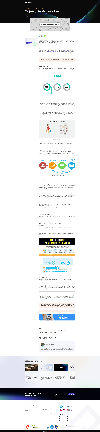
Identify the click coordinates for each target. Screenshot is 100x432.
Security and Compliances (54, 414)
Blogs (25, 8)
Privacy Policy (52, 410)
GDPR (51, 413)
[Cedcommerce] (70, 426)
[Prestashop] (62, 410)
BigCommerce (27, 410)
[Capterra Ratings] (28, 427)
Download (28, 43)
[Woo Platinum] (70, 407)
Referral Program (44, 409)
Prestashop (26, 411)
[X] (41, 36)
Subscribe (70, 394)
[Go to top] (98, 427)
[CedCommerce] (29, 2)
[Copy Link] (46, 36)
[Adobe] (70, 410)
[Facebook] (39, 36)
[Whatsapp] (44, 36)
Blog (42, 405)
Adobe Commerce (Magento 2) (27, 408)
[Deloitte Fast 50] (35, 426)
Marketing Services (36, 408)
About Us (51, 405)
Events (51, 409)
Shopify (26, 405)
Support (43, 410)
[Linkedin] (42, 36)
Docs (42, 408)
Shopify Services (35, 405)
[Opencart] (62, 406)
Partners (51, 408)
